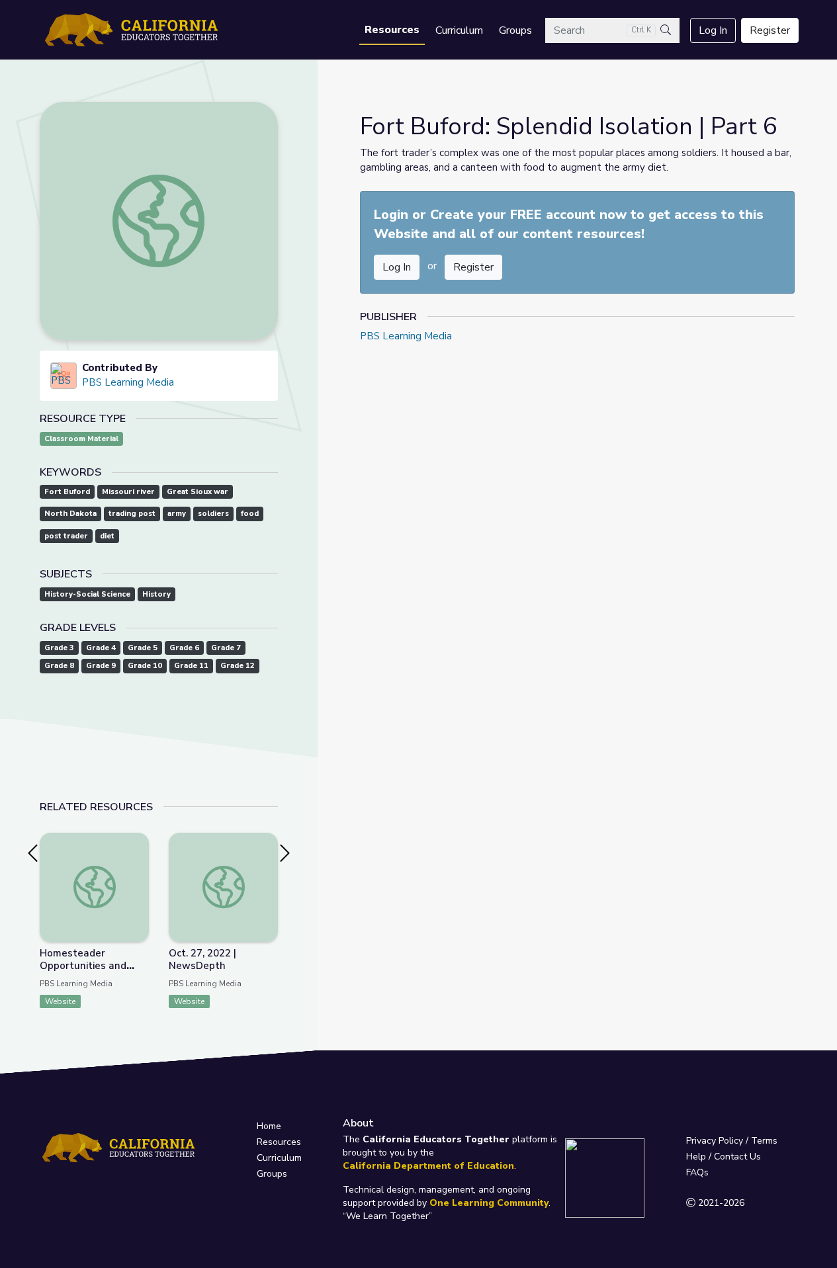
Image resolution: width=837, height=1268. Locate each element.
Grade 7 (226, 648)
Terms (764, 1140)
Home (269, 1126)
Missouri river (128, 492)
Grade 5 (142, 648)
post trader (66, 536)
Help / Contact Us (723, 1156)
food (250, 514)
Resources (392, 29)
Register (770, 30)
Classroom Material (81, 439)
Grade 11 (191, 666)
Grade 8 (59, 666)
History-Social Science (87, 594)
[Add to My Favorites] (138, 842)
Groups (515, 30)
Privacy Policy (714, 1140)
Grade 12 (237, 666)
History (156, 594)
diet (107, 536)
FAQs (697, 1172)
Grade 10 (145, 666)
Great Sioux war (197, 492)
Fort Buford (67, 492)
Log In (713, 30)
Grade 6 (184, 648)
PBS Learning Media (128, 382)
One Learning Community (489, 1203)
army (176, 514)
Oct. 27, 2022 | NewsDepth (202, 959)
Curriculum (459, 30)
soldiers (213, 514)
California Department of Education (428, 1166)
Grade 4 (101, 648)
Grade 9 (101, 666)
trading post (132, 514)
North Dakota (70, 514)
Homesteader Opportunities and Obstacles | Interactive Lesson (94, 972)
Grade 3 (59, 648)
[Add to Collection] (138, 860)
